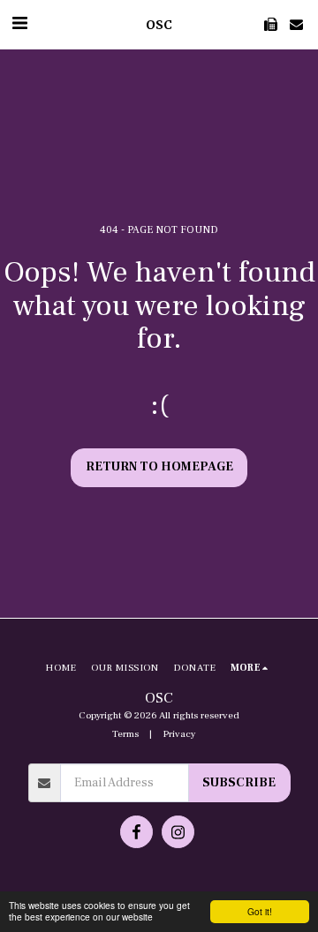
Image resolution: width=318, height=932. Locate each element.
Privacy (179, 733)
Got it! (259, 911)
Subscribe (239, 783)
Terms (125, 733)
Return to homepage (159, 467)
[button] (19, 23)
